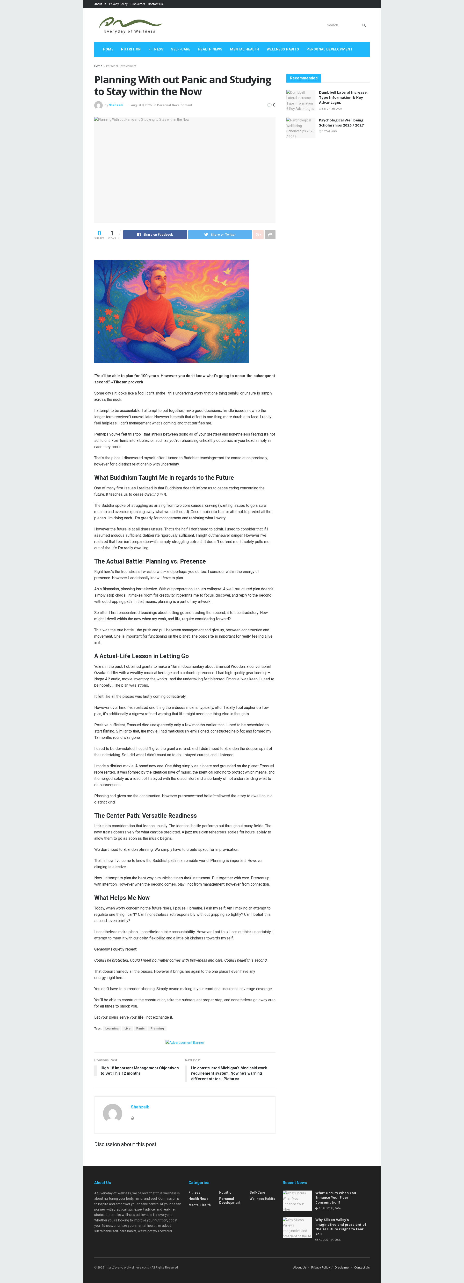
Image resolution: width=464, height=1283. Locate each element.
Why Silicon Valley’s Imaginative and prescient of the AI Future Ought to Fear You (340, 1226)
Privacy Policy (118, 4)
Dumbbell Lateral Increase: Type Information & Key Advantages (343, 97)
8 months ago (331, 108)
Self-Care (180, 49)
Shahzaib (116, 105)
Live (127, 1028)
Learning (112, 1028)
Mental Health (244, 49)
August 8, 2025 (141, 105)
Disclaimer (137, 4)
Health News (210, 49)
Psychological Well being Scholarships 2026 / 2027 (341, 122)
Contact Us (155, 4)
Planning (157, 1028)
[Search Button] (365, 25)
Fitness (156, 49)
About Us (100, 4)
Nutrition (131, 49)
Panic (140, 1028)
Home (108, 49)
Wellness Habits (283, 49)
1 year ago (329, 131)
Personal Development (330, 49)
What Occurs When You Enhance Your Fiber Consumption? (335, 1198)
